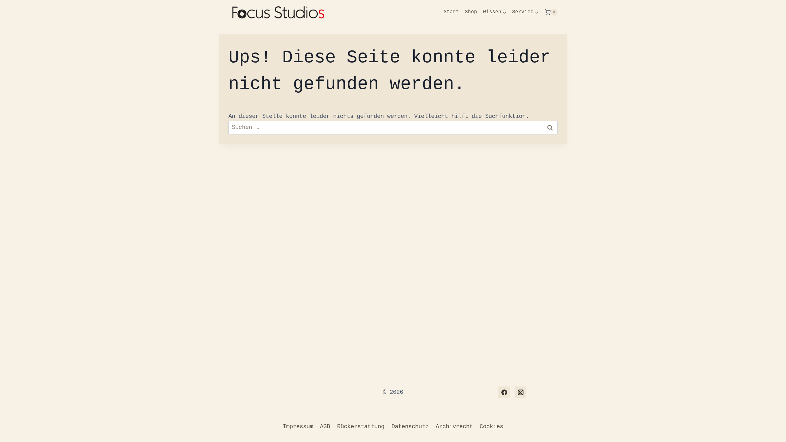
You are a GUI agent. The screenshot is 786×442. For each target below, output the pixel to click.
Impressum (298, 426)
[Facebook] (504, 392)
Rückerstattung (360, 426)
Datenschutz (410, 426)
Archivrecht (454, 426)
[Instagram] (520, 392)
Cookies (491, 426)
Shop (471, 12)
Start (451, 12)
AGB (325, 426)
